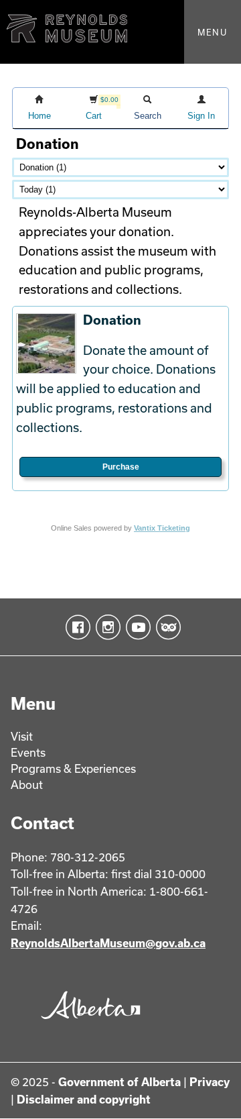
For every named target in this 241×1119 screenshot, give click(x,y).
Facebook (75, 627)
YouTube (135, 627)
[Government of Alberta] (88, 1022)
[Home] (120, 32)
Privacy (209, 1081)
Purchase (120, 467)
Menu (212, 32)
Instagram (105, 627)
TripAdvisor (166, 627)
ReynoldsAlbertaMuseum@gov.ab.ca (108, 943)
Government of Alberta (119, 1081)
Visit (22, 736)
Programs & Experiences (73, 768)
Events (28, 752)
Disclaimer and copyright (84, 1099)
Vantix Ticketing (162, 528)
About (27, 784)
